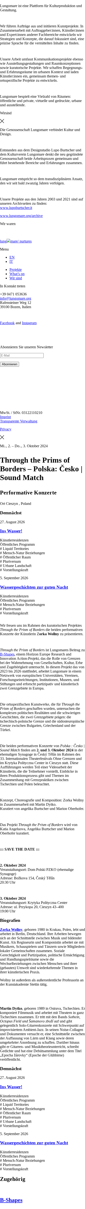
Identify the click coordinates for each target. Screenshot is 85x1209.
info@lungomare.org (15, 298)
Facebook (7, 323)
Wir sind (15, 278)
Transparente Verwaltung (18, 421)
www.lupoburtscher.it (16, 208)
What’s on (17, 274)
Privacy (5, 429)
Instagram (29, 323)
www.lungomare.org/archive (21, 216)
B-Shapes (7, 654)
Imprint (5, 417)
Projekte (15, 270)
